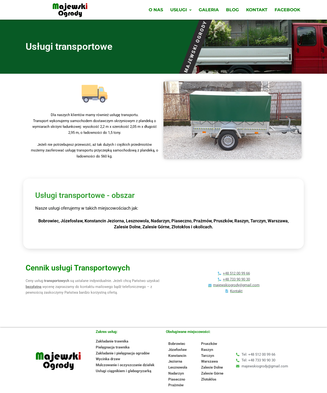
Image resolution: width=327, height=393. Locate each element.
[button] (181, 10)
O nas (156, 9)
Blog (232, 9)
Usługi (178, 9)
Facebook (287, 9)
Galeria (209, 9)
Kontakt (256, 9)
